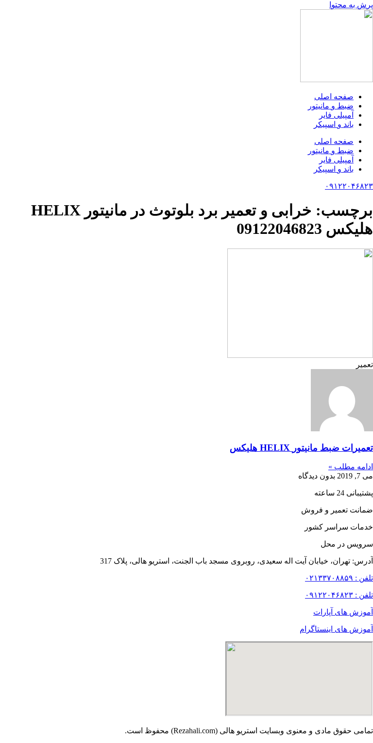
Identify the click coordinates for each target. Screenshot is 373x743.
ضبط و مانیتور (331, 106)
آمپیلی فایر (336, 115)
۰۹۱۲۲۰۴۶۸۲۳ (349, 186)
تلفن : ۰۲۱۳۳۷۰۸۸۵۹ (339, 578)
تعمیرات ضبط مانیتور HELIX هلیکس (301, 447)
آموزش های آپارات (343, 612)
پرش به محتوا (351, 4)
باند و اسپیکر (334, 124)
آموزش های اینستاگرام (336, 629)
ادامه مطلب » (350, 466)
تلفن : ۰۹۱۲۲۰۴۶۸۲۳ (339, 595)
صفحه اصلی (334, 96)
